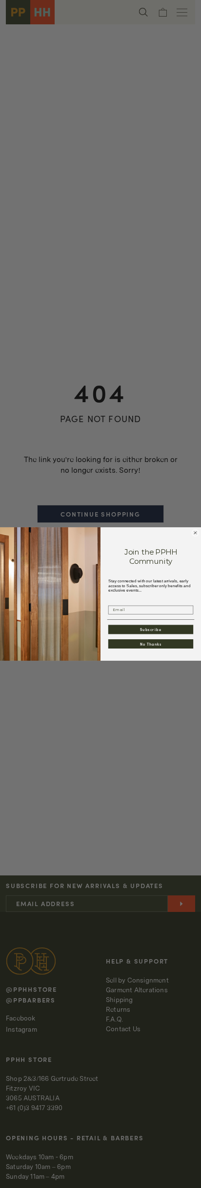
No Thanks (151, 644)
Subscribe (150, 629)
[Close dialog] (195, 533)
